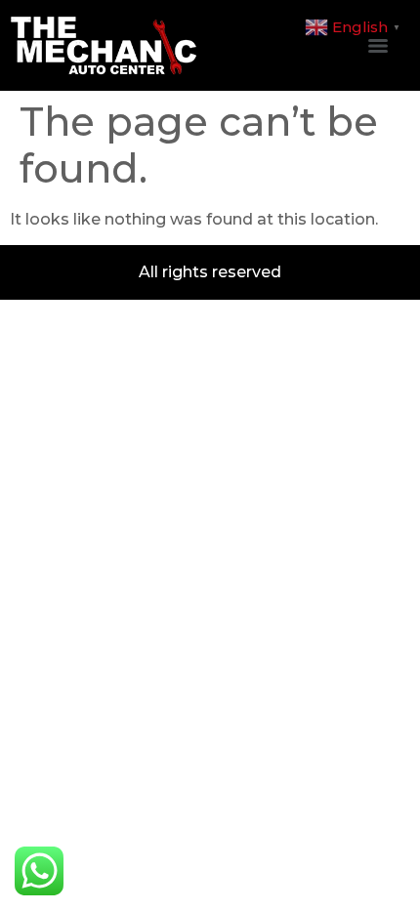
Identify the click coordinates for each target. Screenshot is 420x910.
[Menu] (378, 46)
